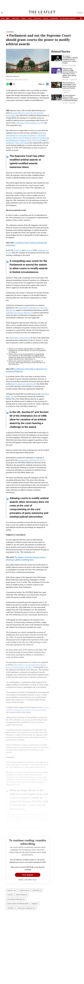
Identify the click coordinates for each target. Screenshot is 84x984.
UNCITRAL (10, 908)
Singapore (35, 903)
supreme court (11, 890)
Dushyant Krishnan (12, 76)
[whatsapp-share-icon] (7, 85)
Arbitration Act (37, 890)
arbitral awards (24, 890)
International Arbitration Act (16, 899)
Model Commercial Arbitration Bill (17, 903)
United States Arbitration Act (26, 908)
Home (3, 18)
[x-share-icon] (11, 85)
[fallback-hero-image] (56, 58)
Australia (10, 895)
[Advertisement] (42, 4)
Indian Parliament (21, 895)
